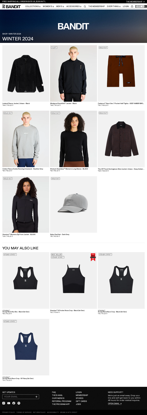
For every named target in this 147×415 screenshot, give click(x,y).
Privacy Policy (8, 412)
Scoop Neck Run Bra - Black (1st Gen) (16, 312)
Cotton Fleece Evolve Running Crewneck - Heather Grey (23, 169)
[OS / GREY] (73, 204)
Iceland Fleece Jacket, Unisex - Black (16, 103)
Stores (79, 398)
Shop (5, 34)
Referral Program (61, 401)
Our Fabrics (58, 398)
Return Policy (39, 412)
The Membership (134, 2)
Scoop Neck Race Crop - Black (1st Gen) (112, 312)
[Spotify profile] (18, 403)
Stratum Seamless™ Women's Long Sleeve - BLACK (69, 169)
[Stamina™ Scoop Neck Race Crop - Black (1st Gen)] (121, 280)
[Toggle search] (85, 6)
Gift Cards (81, 401)
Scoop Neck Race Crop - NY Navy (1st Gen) (18, 378)
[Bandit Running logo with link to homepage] (13, 6)
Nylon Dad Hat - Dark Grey (59, 234)
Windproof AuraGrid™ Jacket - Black (63, 103)
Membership (82, 395)
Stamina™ (6, 310)
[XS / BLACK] (73, 280)
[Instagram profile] (3, 403)
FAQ (54, 392)
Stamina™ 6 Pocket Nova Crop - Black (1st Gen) (67, 310)
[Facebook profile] (13, 403)
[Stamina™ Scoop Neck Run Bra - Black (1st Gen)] (25, 280)
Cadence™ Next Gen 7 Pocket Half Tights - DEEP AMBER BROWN (121, 103)
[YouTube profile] (8, 403)
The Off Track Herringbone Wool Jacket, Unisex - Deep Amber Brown (121, 169)
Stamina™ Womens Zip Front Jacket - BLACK (19, 234)
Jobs (78, 404)
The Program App (60, 404)
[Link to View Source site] (68, 412)
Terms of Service (24, 412)
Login (126, 6)
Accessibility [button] (53, 412)
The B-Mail (57, 395)
